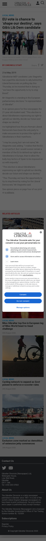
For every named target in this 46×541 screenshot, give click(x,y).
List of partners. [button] (28, 275)
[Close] (40, 232)
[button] (23, 261)
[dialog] (23, 270)
